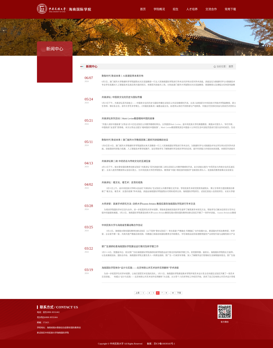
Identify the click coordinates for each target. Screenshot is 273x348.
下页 (179, 293)
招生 (175, 9)
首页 (143, 9)
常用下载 (230, 9)
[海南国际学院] (66, 9)
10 (173, 293)
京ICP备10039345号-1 (164, 343)
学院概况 (159, 9)
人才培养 (192, 9)
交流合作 (211, 9)
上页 (137, 293)
